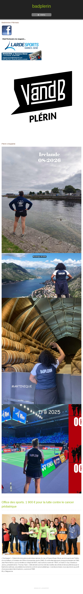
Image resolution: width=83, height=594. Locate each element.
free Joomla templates (41, 588)
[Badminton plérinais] (7, 30)
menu (42, 15)
